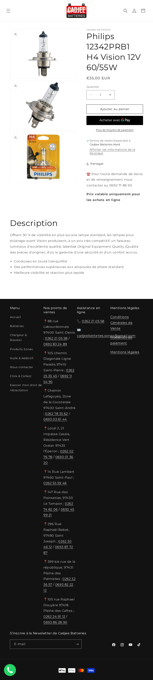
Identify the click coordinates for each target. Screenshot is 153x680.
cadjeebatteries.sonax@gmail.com (106, 336)
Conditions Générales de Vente (121, 322)
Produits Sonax (21, 349)
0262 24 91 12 (54, 616)
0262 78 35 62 (56, 414)
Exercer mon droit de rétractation (26, 387)
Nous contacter (21, 367)
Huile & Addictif (21, 358)
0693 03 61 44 (55, 419)
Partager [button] (97, 164)
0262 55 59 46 (55, 483)
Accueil (15, 317)
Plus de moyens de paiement (114, 129)
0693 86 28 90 (55, 622)
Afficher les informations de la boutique (112, 151)
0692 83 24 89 (55, 344)
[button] (8, 10)
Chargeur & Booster (18, 337)
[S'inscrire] (77, 644)
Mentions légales (124, 352)
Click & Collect (21, 376)
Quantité (92, 86)
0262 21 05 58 (56, 338)
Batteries (17, 326)
